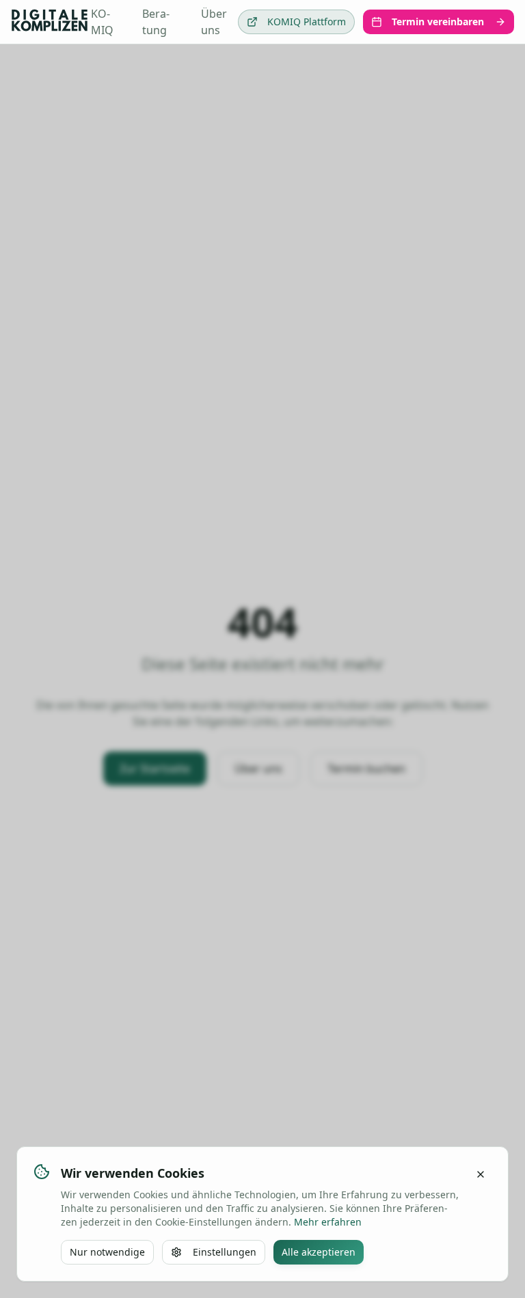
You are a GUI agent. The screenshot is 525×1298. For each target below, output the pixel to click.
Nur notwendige (107, 1251)
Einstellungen (224, 1251)
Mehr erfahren (328, 1221)
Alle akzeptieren (318, 1251)
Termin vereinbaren (438, 21)
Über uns (214, 22)
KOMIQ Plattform (306, 21)
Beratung (156, 22)
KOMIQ (102, 22)
